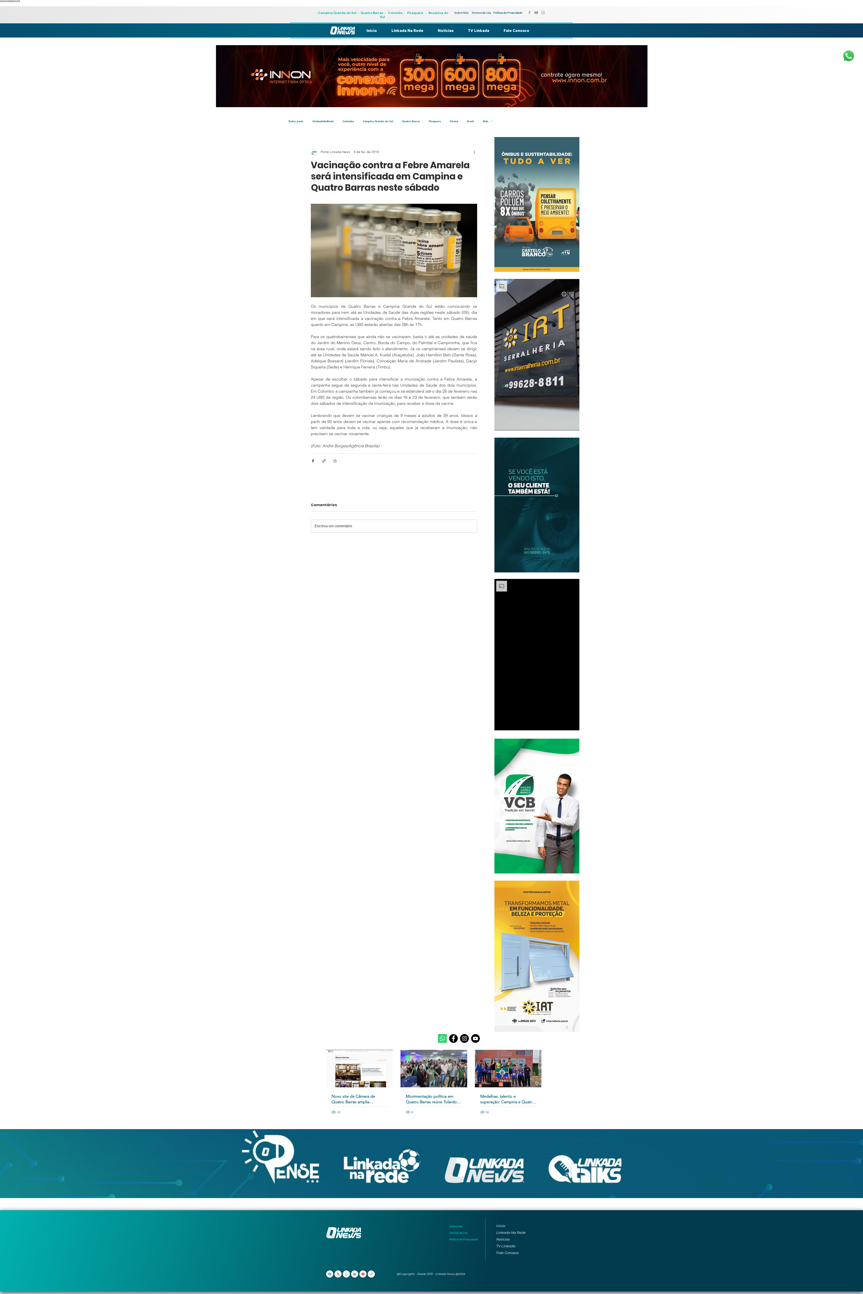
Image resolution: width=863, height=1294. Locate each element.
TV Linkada (505, 1246)
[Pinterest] (363, 1274)
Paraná (454, 121)
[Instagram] (464, 1038)
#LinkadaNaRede (323, 121)
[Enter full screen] (573, 424)
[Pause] (500, 424)
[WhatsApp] (346, 1274)
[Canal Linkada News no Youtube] (536, 12)
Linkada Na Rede (511, 1232)
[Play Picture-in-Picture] (566, 424)
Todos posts (295, 121)
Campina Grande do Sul (337, 13)
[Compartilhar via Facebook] (313, 461)
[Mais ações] (474, 152)
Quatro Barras (371, 13)
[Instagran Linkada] (543, 12)
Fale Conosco (507, 1253)
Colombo (395, 13)
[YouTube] (475, 1038)
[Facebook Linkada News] (529, 12)
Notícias (503, 1239)
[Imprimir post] (335, 461)
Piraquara (415, 13)
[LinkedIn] (354, 1274)
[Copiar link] (371, 1274)
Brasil (470, 121)
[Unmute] (508, 424)
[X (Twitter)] (338, 1274)
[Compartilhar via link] (324, 461)
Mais (485, 121)
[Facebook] (453, 1038)
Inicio (500, 1226)
